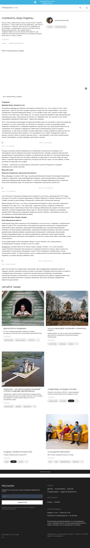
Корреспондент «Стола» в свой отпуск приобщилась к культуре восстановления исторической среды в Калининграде (65, 335)
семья (56, 461)
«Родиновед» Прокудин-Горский (62, 389)
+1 (76, 401)
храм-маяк (18, 406)
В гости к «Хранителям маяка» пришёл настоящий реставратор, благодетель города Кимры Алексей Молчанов (23, 332)
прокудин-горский (53, 401)
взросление (75, 461)
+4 (37, 340)
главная (4, 43)
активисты (14, 108)
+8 (34, 406)
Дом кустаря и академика (15, 328)
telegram (49, 502)
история (71, 401)
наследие (50, 26)
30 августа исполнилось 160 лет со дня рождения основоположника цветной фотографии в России (63, 393)
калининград (62, 343)
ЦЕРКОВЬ (50, 489)
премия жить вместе (21, 340)
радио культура (27, 406)
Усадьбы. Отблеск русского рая (18, 452)
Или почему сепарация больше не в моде (60, 455)
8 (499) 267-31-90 (64, 512)
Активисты (6, 247)
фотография (63, 401)
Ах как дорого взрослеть (59, 452)
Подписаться (22, 502)
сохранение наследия (60, 26)
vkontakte (57, 502)
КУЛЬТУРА (70, 489)
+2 (82, 461)
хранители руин (52, 343)
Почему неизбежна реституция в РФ (15, 455)
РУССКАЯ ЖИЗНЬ (60, 489)
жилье (50, 461)
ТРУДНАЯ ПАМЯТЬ (53, 492)
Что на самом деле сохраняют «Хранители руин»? (67, 329)
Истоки (9, 176)
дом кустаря (31, 340)
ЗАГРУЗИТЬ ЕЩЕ (45, 472)
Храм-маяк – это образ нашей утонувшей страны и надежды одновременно (22, 390)
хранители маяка (9, 340)
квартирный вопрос (65, 461)
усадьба (7, 461)
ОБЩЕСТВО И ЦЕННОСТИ (16, 43)
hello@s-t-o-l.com (52, 512)
